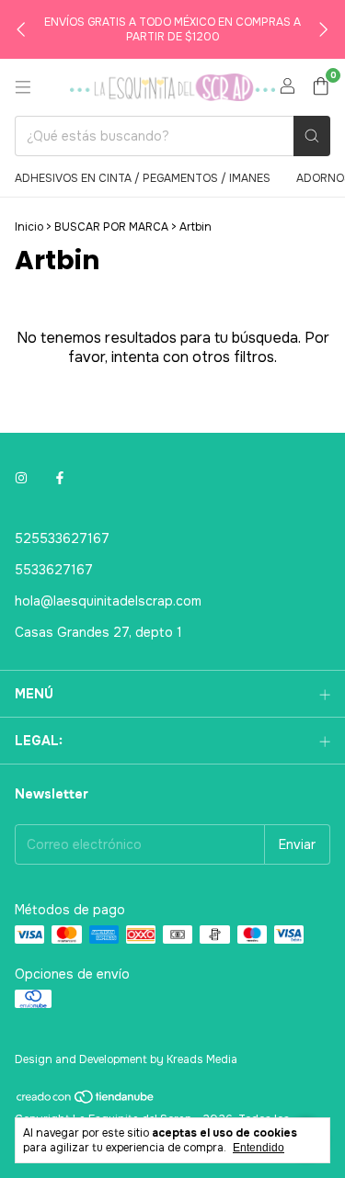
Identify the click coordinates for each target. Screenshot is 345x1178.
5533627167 (54, 569)
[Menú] (23, 87)
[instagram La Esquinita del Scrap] (21, 478)
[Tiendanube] (86, 1101)
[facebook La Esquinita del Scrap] (59, 478)
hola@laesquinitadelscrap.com (108, 601)
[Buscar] (311, 136)
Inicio (29, 227)
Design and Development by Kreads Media (126, 1059)
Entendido (258, 1147)
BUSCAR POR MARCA (111, 227)
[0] (320, 87)
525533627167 (62, 538)
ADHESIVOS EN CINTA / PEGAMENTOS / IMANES (142, 178)
